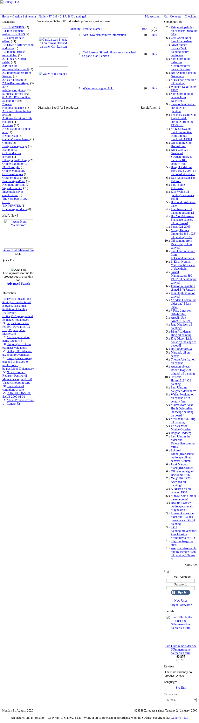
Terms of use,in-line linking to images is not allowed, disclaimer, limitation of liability (16, 304)
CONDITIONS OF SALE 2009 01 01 (16, 394)
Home (5, 16)
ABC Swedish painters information (104, 35)
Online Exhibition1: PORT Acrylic (14, 165)
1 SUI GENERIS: (13, 27)
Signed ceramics (12, 188)
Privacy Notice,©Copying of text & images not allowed (17, 316)
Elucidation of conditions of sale (13, 387)
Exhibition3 (9, 149)
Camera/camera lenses (16, 139)
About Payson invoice (20, 400)
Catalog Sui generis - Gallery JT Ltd (35, 16)
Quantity (75, 28)
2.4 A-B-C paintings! (73, 16)
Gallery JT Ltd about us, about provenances (17, 352)
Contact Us (13, 403)
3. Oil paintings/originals (13, 88)
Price (144, 28)
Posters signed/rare (13, 181)
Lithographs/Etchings (15, 160)
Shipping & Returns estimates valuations (16, 345)
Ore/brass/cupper (12, 174)
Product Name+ (92, 28)
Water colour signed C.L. (98, 88)
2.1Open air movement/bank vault (15, 67)
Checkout (190, 16)
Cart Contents (172, 16)
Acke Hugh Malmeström (18, 250)
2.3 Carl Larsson (12, 79)
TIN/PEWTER (11, 205)
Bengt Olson (10, 135)
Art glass (7, 125)
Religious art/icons (13, 184)
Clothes (7, 142)
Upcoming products (14, 209)
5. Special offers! (12, 93)
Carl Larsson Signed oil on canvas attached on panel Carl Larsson (109, 54)
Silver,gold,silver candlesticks (12, 193)
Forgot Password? (181, 604)
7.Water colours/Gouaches (13, 106)
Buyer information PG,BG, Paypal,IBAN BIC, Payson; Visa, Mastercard (16, 328)
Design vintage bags (14, 146)
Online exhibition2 (13, 170)
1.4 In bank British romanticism (13, 53)
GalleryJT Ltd (179, 717)
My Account (152, 16)
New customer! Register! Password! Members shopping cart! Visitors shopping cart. (17, 377)
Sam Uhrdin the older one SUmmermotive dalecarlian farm (180, 649)
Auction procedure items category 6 (16, 338)
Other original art (12, 177)
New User (180, 600)
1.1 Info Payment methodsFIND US (13, 32)
